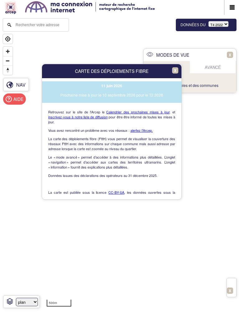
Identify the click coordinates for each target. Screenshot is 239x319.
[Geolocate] (7, 39)
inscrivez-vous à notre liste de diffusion (78, 116)
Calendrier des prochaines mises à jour (138, 111)
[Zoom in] (7, 51)
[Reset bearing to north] (7, 70)
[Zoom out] (7, 60)
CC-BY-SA (116, 192)
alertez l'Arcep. (141, 130)
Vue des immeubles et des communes (186, 85)
